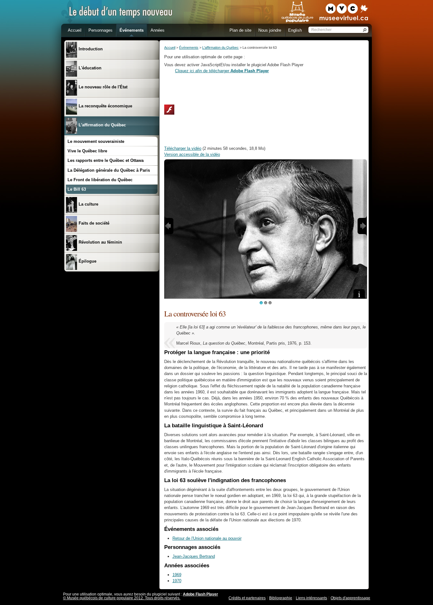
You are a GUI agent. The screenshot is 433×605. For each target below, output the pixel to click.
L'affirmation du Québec (220, 47)
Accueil (169, 47)
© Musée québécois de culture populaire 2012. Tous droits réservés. (121, 598)
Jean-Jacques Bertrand (193, 556)
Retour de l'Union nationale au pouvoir (207, 538)
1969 (176, 574)
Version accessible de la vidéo (192, 154)
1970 (176, 580)
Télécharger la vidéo (182, 148)
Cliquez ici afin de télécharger (222, 70)
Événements (188, 47)
